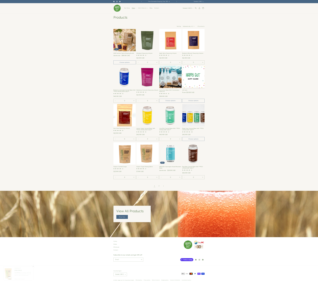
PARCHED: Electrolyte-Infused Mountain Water (170, 167)
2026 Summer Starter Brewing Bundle (123, 53)
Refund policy (139, 280)
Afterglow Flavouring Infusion (144, 53)
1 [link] (154, 186)
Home (115, 241)
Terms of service (156, 280)
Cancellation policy (186, 280)
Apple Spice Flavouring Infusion (168, 53)
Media (115, 244)
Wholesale (116, 247)
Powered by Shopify (129, 280)
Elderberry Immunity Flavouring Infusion (147, 90)
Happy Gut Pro (121, 280)
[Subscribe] (141, 259)
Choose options (125, 62)
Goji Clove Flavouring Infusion (121, 128)
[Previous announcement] (141, 1)
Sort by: (179, 26)
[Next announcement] (176, 1)
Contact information (175, 280)
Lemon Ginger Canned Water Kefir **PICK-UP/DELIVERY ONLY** (145, 129)
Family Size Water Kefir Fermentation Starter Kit (169, 91)
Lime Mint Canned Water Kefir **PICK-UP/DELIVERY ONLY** (169, 129)
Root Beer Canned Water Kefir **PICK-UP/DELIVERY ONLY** (192, 167)
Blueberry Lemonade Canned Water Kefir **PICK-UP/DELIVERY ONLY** (124, 91)
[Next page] (163, 186)
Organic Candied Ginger (120, 166)
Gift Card (184, 90)
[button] (134, 8)
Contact (115, 250)
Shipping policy (165, 280)
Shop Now (122, 217)
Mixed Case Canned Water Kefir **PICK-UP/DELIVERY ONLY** (193, 129)
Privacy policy (147, 280)
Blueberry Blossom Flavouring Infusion (192, 53)
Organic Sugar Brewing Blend (144, 166)
